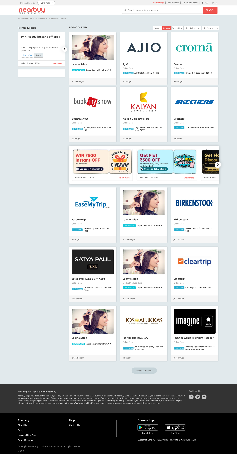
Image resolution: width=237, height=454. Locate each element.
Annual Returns (25, 440)
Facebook (191, 397)
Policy (21, 430)
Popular (166, 28)
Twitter (197, 397)
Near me (157, 28)
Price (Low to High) (210, 28)
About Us (22, 425)
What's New (177, 28)
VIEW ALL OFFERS (144, 370)
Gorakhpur (41, 19)
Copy (38, 55)
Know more (57, 63)
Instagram (204, 397)
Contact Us (74, 425)
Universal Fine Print (27, 435)
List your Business (190, 2)
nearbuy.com (25, 19)
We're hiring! (158, 2)
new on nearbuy (60, 19)
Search (210, 10)
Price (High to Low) (192, 28)
